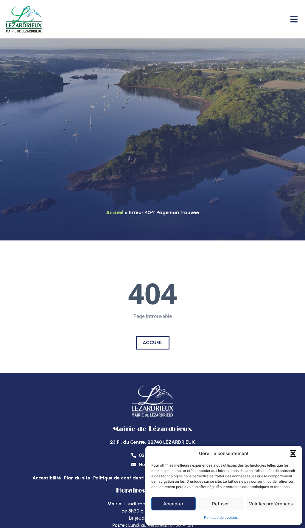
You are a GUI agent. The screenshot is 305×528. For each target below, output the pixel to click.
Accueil (114, 212)
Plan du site (77, 478)
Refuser (220, 504)
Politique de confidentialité (124, 478)
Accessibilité (46, 478)
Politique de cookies (221, 517)
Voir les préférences (271, 504)
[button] (293, 453)
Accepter (173, 504)
